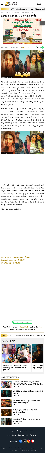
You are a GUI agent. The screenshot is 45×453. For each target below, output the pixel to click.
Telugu (19, 431)
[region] (22, 168)
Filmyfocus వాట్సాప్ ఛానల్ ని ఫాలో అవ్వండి (23, 322)
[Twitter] (24, 441)
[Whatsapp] (42, 47)
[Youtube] (32, 441)
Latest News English (28, 448)
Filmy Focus (25, 47)
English (12, 431)
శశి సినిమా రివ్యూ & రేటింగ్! (10, 263)
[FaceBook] (20, 441)
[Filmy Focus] (11, 4)
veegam (42, 448)
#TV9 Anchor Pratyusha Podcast (22, 9)
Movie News (11, 435)
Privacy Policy (25, 450)
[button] (2, 4)
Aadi (11, 335)
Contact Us (33, 450)
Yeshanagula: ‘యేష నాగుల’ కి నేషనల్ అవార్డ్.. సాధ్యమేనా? (26, 411)
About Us (17, 450)
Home (2, 12)
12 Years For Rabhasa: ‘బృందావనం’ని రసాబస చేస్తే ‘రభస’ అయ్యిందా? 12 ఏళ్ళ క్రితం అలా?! (15, 367)
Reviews (33, 435)
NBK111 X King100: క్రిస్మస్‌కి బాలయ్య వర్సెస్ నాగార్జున (28, 392)
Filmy (40, 326)
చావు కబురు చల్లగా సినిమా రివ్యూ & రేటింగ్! (15, 257)
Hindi (25, 431)
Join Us (39, 47)
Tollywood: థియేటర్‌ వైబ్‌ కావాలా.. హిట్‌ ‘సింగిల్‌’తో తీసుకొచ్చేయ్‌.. (26, 401)
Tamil (31, 431)
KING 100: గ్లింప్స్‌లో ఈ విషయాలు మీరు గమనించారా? (26, 420)
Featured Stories (10, 12)
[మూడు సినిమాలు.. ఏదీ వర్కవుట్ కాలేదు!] (22, 77)
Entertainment (23, 435)
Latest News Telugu (16, 448)
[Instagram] (28, 441)
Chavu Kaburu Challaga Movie (25, 335)
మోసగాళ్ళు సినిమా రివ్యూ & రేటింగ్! (13, 260)
